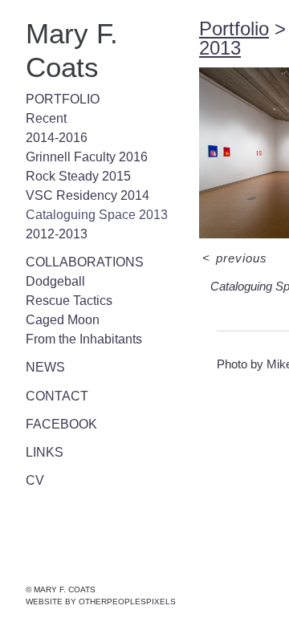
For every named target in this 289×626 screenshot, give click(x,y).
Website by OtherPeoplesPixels (101, 601)
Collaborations (74, 228)
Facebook (55, 390)
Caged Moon (59, 286)
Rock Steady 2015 (70, 142)
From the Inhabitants (82, 305)
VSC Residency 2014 (76, 162)
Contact (51, 362)
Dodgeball (54, 248)
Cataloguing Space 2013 (87, 181)
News (42, 333)
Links (42, 419)
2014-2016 (50, 104)
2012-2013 (50, 200)
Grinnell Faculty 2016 (83, 123)
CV (33, 447)
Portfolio (56, 65)
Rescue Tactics (64, 267)
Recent (44, 85)
